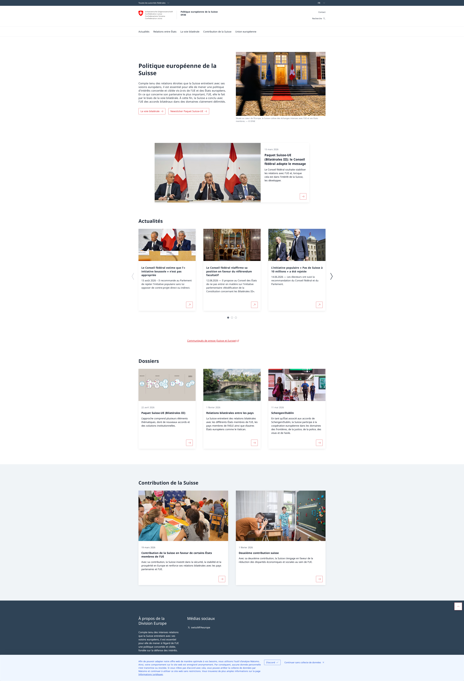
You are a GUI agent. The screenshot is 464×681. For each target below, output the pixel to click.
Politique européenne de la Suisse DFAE (199, 13)
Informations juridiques (150, 674)
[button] (144, 31)
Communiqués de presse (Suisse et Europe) (211, 340)
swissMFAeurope (200, 627)
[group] (167, 270)
